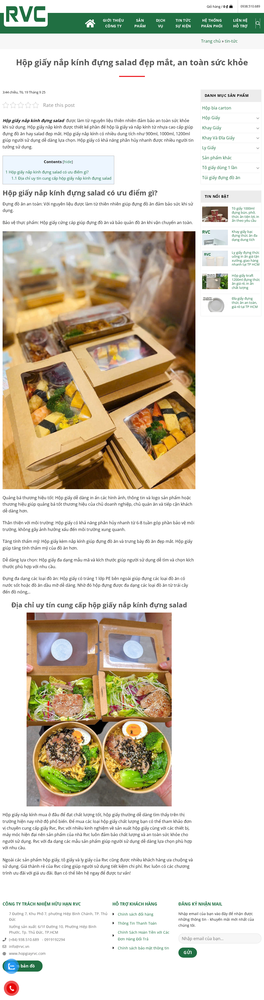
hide (68, 161)
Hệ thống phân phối (212, 23)
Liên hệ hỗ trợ (240, 23)
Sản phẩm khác (217, 158)
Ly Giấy (209, 147)
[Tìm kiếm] (258, 23)
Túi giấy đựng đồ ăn (221, 177)
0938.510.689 (250, 6)
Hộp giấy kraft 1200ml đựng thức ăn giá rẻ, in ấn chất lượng (246, 282)
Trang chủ (211, 41)
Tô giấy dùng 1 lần (219, 167)
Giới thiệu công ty (113, 23)
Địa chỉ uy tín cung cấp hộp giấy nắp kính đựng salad (61, 178)
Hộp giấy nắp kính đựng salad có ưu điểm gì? (46, 171)
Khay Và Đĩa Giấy (218, 138)
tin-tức (231, 41)
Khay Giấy (211, 128)
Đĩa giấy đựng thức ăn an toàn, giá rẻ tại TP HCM (245, 303)
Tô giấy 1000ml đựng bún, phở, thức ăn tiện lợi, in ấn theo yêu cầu (245, 215)
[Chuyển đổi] (258, 118)
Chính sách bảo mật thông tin (143, 948)
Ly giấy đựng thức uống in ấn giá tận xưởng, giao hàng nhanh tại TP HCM (246, 259)
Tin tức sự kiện (183, 23)
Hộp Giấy (211, 118)
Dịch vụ (160, 23)
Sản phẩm (140, 23)
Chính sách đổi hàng (135, 914)
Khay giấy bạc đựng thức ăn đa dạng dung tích (244, 236)
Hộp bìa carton (216, 108)
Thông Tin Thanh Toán (137, 923)
